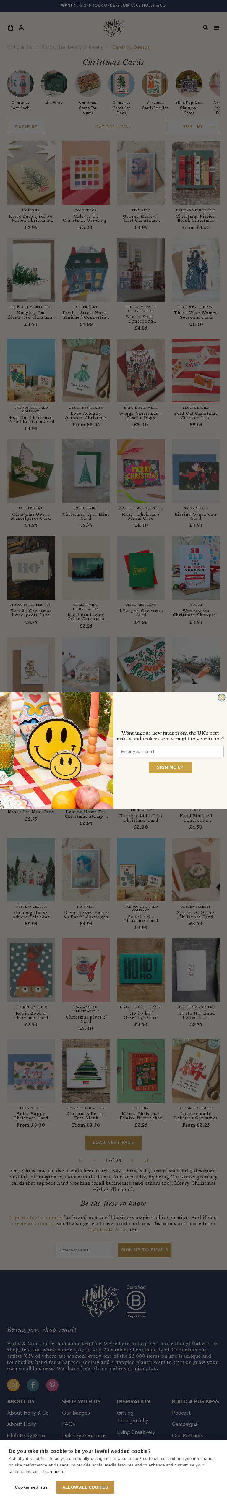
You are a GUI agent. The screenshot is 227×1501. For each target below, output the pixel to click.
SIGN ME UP (170, 767)
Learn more (53, 1471)
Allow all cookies (85, 1487)
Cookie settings (31, 1487)
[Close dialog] (221, 697)
